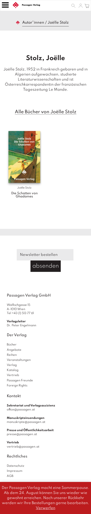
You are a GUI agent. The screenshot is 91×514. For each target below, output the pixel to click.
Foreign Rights (17, 385)
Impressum (14, 470)
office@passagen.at (21, 409)
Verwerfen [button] (45, 508)
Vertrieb (13, 375)
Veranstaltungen (19, 360)
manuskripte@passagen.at (26, 422)
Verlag (12, 365)
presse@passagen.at (22, 434)
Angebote (14, 349)
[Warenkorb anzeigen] (87, 5)
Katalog (12, 370)
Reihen (12, 354)
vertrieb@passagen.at (23, 446)
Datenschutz (15, 465)
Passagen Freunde (20, 380)
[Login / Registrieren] (80, 5)
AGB (10, 476)
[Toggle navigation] (5, 5)
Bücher (12, 344)
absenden (45, 266)
